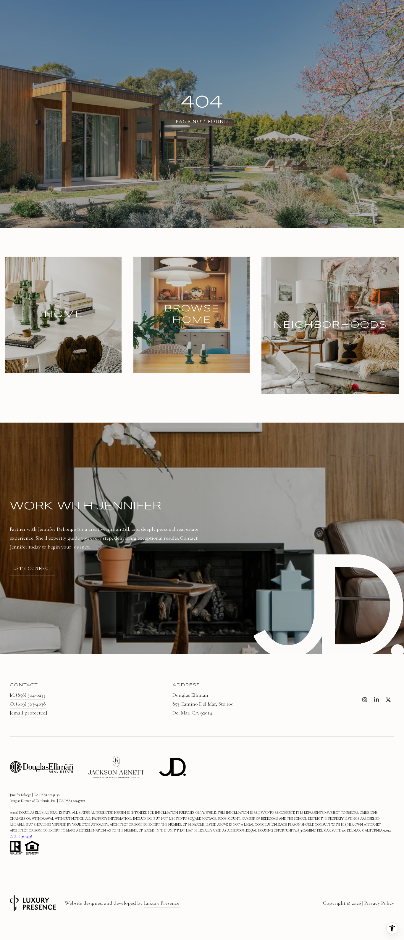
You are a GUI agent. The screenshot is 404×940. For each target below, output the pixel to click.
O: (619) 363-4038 (28, 704)
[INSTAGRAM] (365, 700)
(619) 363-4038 (23, 836)
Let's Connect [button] (32, 568)
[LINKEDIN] (376, 700)
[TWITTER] (388, 700)
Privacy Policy (379, 903)
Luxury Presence (162, 903)
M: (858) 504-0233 (27, 695)
